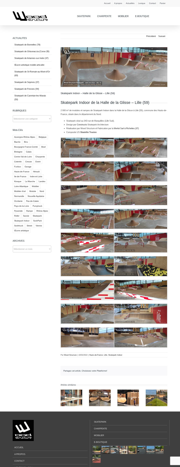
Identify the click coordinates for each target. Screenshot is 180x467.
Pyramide (18, 211)
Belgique (42, 137)
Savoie (26, 216)
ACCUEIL (18, 447)
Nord (42, 191)
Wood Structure (70, 355)
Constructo (82, 124)
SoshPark (37, 221)
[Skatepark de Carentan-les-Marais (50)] (159, 450)
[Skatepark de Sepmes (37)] (141, 450)
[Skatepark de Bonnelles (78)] (96, 450)
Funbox (17, 167)
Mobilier (35, 186)
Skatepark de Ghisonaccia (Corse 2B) (31, 51)
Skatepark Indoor (115, 355)
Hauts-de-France (96, 355)
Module (32, 191)
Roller (16, 216)
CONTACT (19, 461)
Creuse (28, 162)
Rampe (29, 211)
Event (37, 162)
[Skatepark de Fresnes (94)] (150, 450)
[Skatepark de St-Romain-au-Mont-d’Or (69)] (132, 450)
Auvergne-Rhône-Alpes (24, 137)
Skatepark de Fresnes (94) (26, 89)
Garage (28, 167)
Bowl (43, 147)
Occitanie (18, 201)
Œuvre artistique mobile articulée (29, 65)
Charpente (40, 157)
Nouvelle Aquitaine (36, 196)
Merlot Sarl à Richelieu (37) (126, 128)
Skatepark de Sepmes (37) (26, 82)
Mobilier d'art (20, 191)
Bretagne (18, 152)
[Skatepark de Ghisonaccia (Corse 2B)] (105, 450)
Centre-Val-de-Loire (23, 157)
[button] (163, 16)
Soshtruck (18, 226)
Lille (105, 355)
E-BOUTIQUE (100, 442)
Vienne (39, 226)
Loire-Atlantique (21, 186)
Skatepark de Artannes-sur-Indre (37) (31, 58)
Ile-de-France (20, 176)
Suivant (161, 36)
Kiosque (17, 181)
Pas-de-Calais (32, 201)
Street (29, 226)
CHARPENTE (100, 428)
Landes (42, 181)
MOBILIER (99, 435)
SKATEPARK (100, 422)
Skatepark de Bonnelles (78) (27, 44)
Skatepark (37, 216)
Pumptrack (37, 206)
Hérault (36, 172)
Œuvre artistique (21, 231)
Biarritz (17, 142)
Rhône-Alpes (42, 211)
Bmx (26, 142)
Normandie (19, 196)
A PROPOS (19, 454)
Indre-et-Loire (36, 176)
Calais (29, 152)
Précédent (151, 36)
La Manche (30, 181)
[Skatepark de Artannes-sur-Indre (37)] (114, 450)
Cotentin (18, 162)
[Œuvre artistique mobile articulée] (123, 450)
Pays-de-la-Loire (21, 206)
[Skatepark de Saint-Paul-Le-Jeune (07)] (96, 458)
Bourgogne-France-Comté (26, 147)
